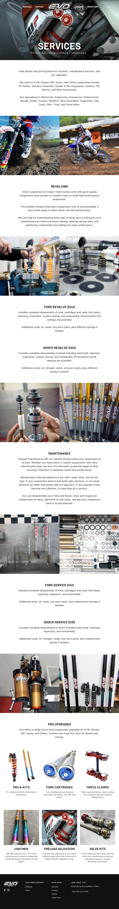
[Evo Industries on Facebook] (5, 890)
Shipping (28, 887)
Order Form (92, 7)
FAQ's (27, 890)
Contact (39, 7)
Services (27, 7)
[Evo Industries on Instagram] (8, 890)
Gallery (79, 7)
